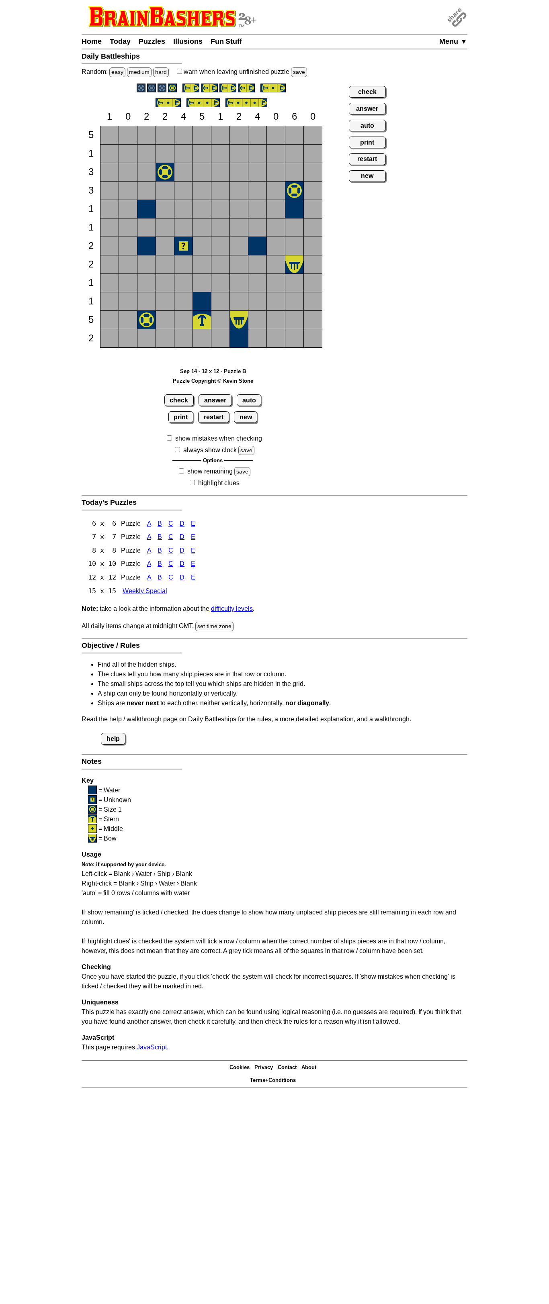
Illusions (188, 41)
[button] (109, 135)
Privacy (263, 1067)
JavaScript (152, 1047)
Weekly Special (145, 591)
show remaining (210, 471)
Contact (287, 1067)
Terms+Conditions (273, 1080)
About (308, 1067)
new (246, 417)
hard (161, 72)
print (181, 417)
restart (213, 417)
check (179, 400)
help (113, 738)
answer (215, 400)
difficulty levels (232, 608)
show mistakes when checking (218, 438)
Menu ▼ (453, 41)
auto (249, 400)
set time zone (214, 626)
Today (120, 41)
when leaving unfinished (243, 71)
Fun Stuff (226, 41)
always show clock (210, 450)
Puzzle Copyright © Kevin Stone (213, 381)
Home (92, 41)
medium (139, 72)
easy (117, 72)
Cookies (239, 1067)
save (299, 72)
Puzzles (152, 41)
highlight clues (219, 483)
